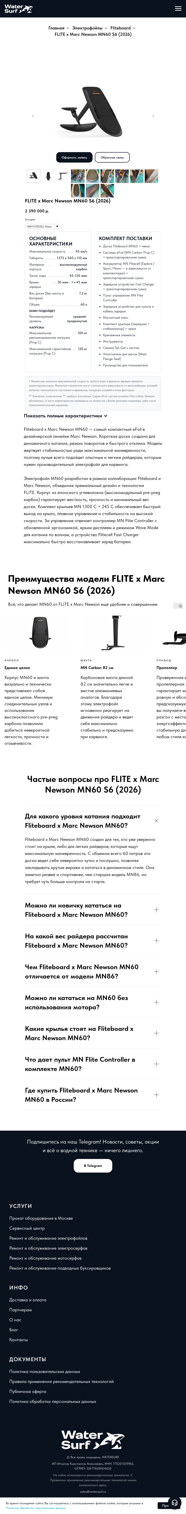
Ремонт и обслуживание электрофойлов (48, 1238)
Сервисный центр (27, 1228)
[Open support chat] (174, 1502)
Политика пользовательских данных (44, 1371)
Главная (56, 28)
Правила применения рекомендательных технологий (61, 1381)
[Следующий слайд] (153, 116)
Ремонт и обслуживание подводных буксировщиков (60, 1268)
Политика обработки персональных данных (52, 1401)
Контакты (18, 1339)
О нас (15, 1319)
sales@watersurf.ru (93, 1491)
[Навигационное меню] (178, 8)
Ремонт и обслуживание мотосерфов (45, 1258)
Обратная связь (112, 157)
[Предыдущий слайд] (32, 116)
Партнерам (20, 1309)
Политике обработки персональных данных (36, 1508)
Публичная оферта (27, 1391)
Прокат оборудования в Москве (41, 1218)
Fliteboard (120, 28)
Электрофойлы (87, 28)
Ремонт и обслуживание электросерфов (48, 1248)
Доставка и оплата (27, 1299)
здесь (102, 1485)
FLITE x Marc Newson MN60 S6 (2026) (93, 34)
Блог (13, 1329)
